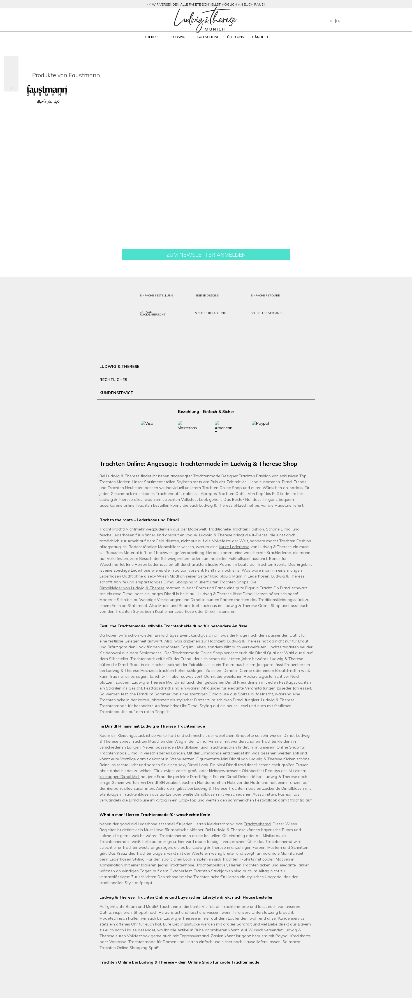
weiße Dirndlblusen (199, 794)
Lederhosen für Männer (134, 534)
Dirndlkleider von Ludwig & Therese (132, 587)
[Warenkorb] (374, 19)
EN (338, 21)
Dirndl (286, 529)
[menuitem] (85, 20)
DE (332, 21)
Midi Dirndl (175, 682)
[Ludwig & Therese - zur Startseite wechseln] (205, 20)
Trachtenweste (136, 847)
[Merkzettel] (363, 19)
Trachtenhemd (257, 823)
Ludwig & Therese (180, 918)
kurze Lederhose (234, 546)
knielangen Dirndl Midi (119, 776)
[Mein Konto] (351, 19)
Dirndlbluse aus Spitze (229, 694)
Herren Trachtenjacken (249, 865)
